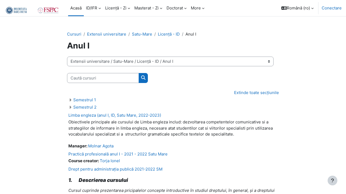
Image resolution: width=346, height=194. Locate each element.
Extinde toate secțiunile (256, 92)
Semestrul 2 (85, 107)
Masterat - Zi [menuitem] (146, 8)
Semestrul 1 (84, 99)
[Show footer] (332, 180)
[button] (297, 8)
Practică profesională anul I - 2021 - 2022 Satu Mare (118, 154)
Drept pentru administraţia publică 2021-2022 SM (115, 169)
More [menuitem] (196, 8)
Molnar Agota (101, 145)
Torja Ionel (110, 160)
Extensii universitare (106, 34)
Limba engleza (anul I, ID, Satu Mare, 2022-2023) (114, 115)
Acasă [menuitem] (76, 8)
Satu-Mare (142, 34)
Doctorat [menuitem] (175, 8)
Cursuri (74, 34)
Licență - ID (169, 34)
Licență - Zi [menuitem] (116, 8)
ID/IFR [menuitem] (91, 8)
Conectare (332, 8)
